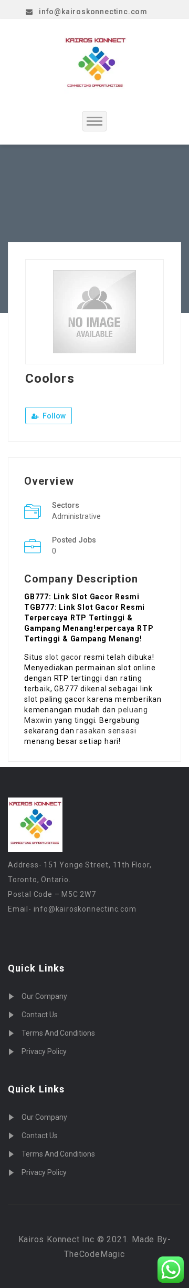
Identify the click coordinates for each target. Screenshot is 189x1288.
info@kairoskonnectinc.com (93, 11)
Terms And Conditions (58, 1033)
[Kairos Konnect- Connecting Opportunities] (95, 64)
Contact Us (40, 1014)
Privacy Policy (44, 1051)
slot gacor (63, 657)
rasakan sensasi (106, 731)
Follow (53, 416)
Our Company (44, 996)
